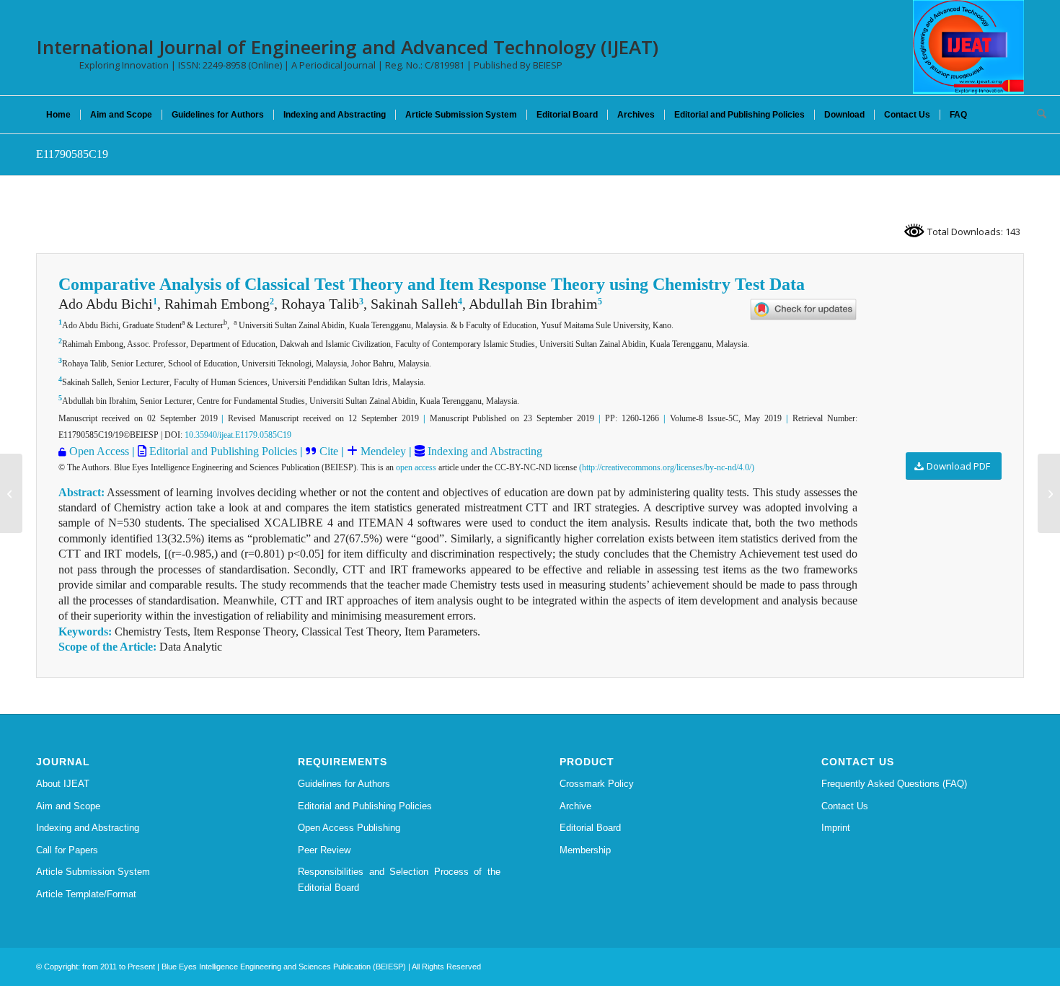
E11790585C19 (72, 154)
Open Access (99, 451)
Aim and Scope (68, 806)
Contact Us (844, 806)
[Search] (1037, 115)
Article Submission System (93, 871)
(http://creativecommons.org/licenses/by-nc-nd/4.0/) (666, 467)
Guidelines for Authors (344, 783)
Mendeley (382, 451)
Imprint (835, 827)
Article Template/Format (86, 894)
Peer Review (324, 850)
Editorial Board (590, 827)
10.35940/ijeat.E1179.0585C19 (238, 435)
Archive (575, 806)
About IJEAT (62, 783)
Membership (585, 850)
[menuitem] (58, 115)
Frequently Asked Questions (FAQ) (894, 783)
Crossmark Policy (597, 783)
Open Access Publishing (349, 827)
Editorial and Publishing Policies (221, 451)
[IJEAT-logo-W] (968, 47)
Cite (328, 451)
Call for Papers (67, 850)
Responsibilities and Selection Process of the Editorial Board (399, 879)
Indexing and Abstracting (483, 451)
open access (416, 467)
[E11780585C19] (11, 493)
